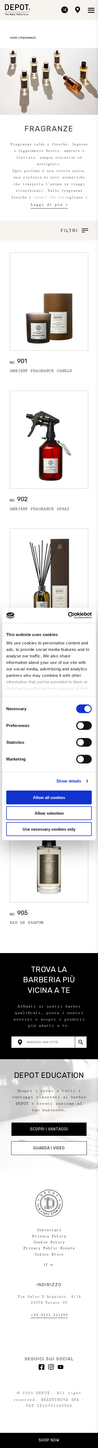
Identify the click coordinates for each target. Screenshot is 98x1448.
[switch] (84, 725)
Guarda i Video (49, 1148)
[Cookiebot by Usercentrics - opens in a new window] (69, 615)
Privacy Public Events (49, 1248)
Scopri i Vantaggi (49, 1129)
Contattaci (49, 1230)
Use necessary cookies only (49, 829)
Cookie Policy (49, 1242)
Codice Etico (49, 1254)
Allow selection (49, 813)
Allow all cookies (49, 797)
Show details (68, 781)
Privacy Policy (49, 1236)
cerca (81, 1042)
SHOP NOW (49, 1440)
